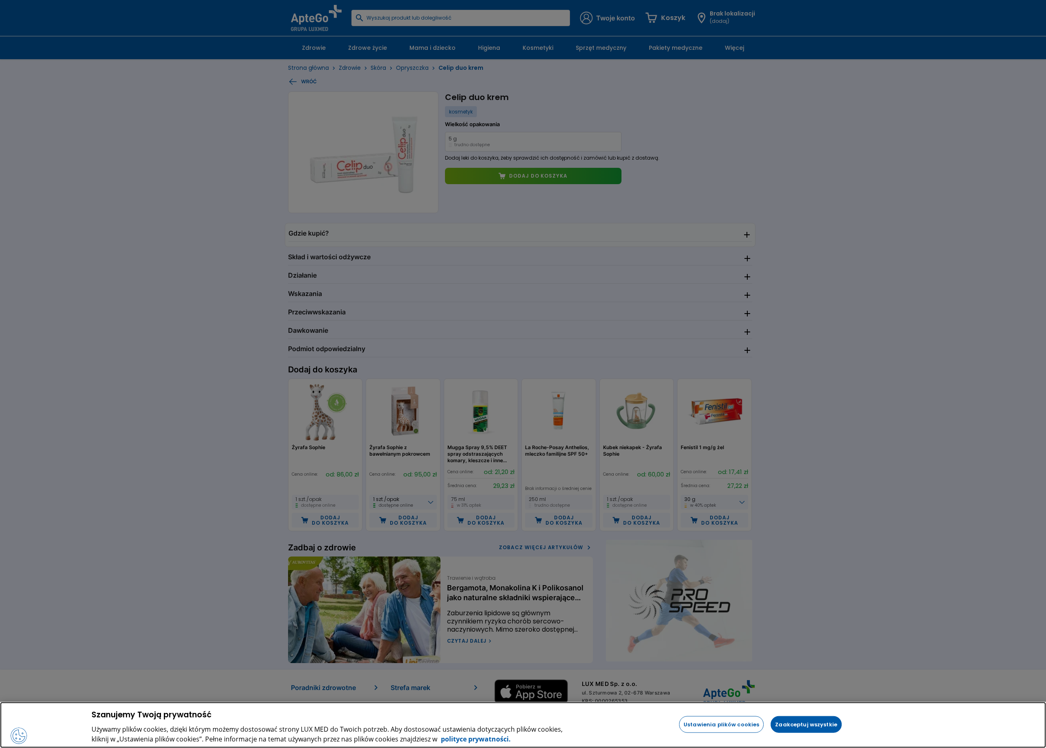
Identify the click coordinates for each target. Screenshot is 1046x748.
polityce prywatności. (475, 739)
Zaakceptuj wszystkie (806, 724)
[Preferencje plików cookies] (19, 736)
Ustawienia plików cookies (721, 724)
